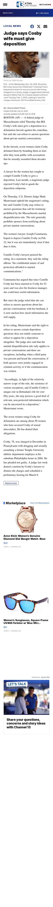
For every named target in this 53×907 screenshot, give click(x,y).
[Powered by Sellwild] (45, 677)
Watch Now (44, 4)
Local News (12, 25)
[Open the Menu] (5, 4)
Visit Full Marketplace (39, 503)
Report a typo (11, 483)
